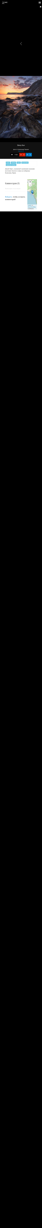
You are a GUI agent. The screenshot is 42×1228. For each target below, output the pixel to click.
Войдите (8, 196)
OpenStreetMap (32, 207)
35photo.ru (21, 151)
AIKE (5, 2)
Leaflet (29, 205)
